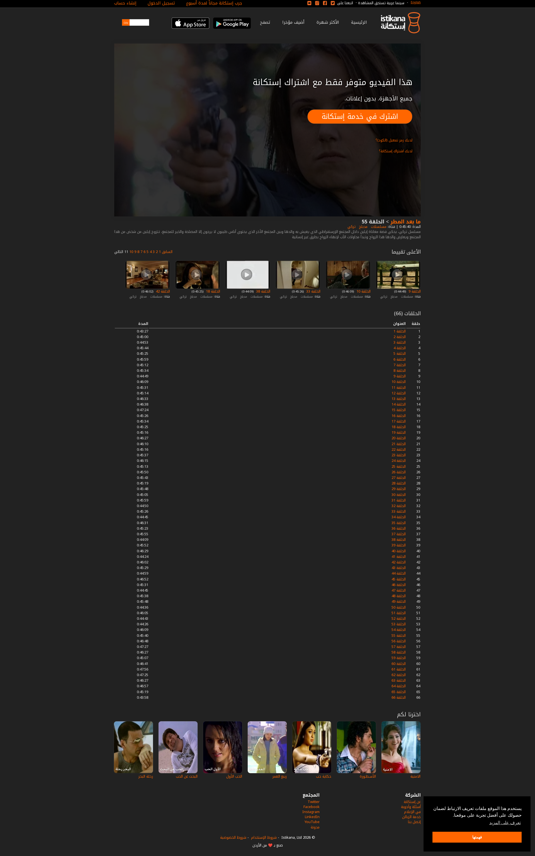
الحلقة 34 (398, 516)
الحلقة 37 (398, 534)
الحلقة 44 (398, 573)
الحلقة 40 (398, 551)
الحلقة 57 (398, 646)
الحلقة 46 (398, 584)
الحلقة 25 (398, 466)
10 (131, 251)
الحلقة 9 (414, 291)
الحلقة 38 (262, 291)
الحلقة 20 (398, 438)
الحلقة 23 (398, 455)
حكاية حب (323, 776)
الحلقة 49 (398, 601)
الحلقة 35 (398, 522)
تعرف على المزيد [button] (505, 822)
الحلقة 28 (398, 483)
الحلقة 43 (398, 567)
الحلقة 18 (212, 291)
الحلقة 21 (398, 443)
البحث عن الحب (187, 776)
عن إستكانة (412, 801)
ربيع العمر (280, 776)
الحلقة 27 (398, 477)
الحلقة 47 (398, 590)
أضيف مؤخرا (293, 22)
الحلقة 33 (312, 291)
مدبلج (363, 226)
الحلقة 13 (398, 398)
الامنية (415, 776)
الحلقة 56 (398, 641)
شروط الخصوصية (233, 837)
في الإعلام (412, 811)
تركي (351, 226)
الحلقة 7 (399, 364)
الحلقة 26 (398, 472)
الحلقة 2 (399, 336)
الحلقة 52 (398, 618)
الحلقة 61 (398, 669)
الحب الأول (234, 776)
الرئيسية (359, 22)
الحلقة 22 (398, 449)
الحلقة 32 (398, 505)
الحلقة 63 (398, 680)
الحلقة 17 (398, 421)
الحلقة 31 (398, 500)
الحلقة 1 (399, 331)
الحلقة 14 (398, 404)
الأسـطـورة (368, 776)
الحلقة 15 (398, 409)
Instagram (311, 811)
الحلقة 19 (398, 432)
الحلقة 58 (398, 652)
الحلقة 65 (398, 691)
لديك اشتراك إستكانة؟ (395, 151)
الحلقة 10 (363, 291)
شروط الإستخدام (264, 837)
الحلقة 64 (398, 686)
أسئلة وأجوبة (411, 806)
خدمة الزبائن (411, 816)
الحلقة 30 (398, 494)
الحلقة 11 (398, 387)
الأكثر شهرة (328, 22)
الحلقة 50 (398, 607)
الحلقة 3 (399, 342)
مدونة (315, 827)
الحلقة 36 (398, 528)
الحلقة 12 (398, 393)
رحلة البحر (145, 776)
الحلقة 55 (398, 635)
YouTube (312, 821)
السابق (167, 251)
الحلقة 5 (399, 353)
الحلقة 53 (398, 624)
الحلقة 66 (398, 697)
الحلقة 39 (398, 545)
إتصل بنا (414, 821)
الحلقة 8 (399, 370)
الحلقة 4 (399, 347)
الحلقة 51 (398, 612)
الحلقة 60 (398, 663)
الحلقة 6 (399, 359)
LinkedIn (312, 816)
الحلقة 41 (398, 556)
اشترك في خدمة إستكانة (360, 116)
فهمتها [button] (477, 837)
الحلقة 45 (398, 579)
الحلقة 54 (398, 629)
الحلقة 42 (162, 291)
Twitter (314, 801)
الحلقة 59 (398, 657)
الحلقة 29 (398, 488)
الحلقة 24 (398, 460)
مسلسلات (378, 226)
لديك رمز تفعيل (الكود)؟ (394, 140)
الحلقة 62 (398, 674)
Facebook (311, 806)
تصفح (265, 22)
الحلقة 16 (398, 415)
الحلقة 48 (398, 595)
